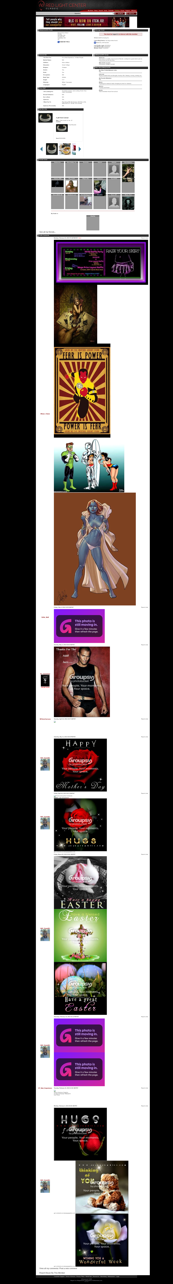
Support (127, 10)
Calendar (111, 10)
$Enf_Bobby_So (71, 162)
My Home (90, 10)
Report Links (144, 238)
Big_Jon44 (72, 178)
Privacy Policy (80, 1276)
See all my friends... (47, 232)
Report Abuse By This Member (52, 1273)
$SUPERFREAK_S (128, 178)
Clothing (117, 10)
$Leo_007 (114, 194)
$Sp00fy (93, 216)
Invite (105, 10)
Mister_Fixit (128, 194)
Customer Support (59, 1276)
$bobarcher (57, 162)
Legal (117, 1276)
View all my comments (48, 1268)
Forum (122, 10)
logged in (116, 34)
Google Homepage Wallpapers (62, 1093)
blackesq (100, 178)
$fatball (100, 162)
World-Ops (89, 1276)
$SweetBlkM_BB (57, 194)
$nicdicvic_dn (72, 194)
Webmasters (111, 1276)
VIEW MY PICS (65, 42)
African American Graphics (61, 1092)
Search (101, 10)
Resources (96, 1276)
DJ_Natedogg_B (85, 194)
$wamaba (86, 162)
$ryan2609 (114, 178)
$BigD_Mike (85, 178)
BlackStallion (128, 162)
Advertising (103, 1276)
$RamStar (100, 194)
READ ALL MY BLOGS (102, 42)
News (96, 10)
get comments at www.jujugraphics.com (64, 852)
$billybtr (114, 162)
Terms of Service (70, 1276)
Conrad (65, 117)
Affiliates (133, 10)
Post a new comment (68, 1268)
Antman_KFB (57, 178)
